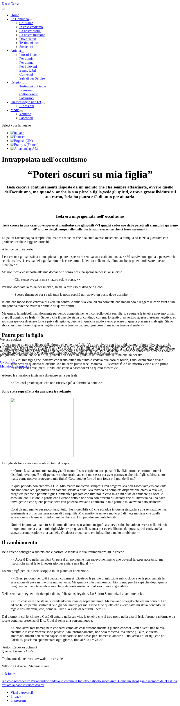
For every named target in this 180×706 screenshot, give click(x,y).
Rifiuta (10, 362)
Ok (2, 362)
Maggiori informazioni (15, 366)
